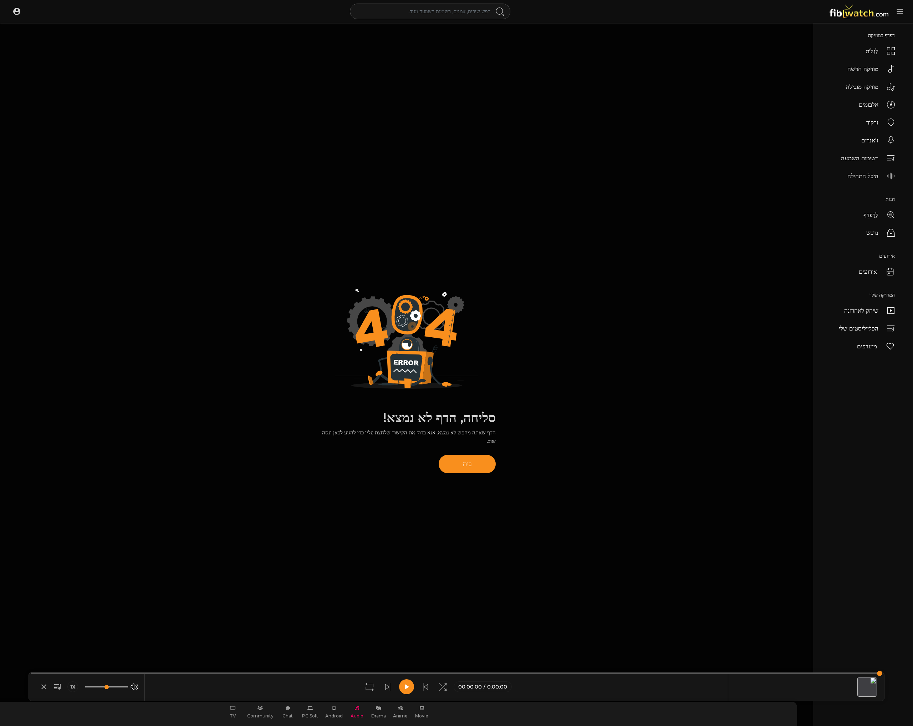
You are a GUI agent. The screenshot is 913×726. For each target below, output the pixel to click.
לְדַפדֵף (870, 214)
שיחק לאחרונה (861, 310)
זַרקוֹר (872, 122)
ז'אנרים (869, 140)
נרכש (872, 232)
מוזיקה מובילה (862, 86)
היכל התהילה (862, 176)
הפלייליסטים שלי (858, 328)
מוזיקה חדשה (862, 68)
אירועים (868, 271)
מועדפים (867, 346)
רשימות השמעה (859, 158)
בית (467, 464)
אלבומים (868, 104)
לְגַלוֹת (872, 51)
